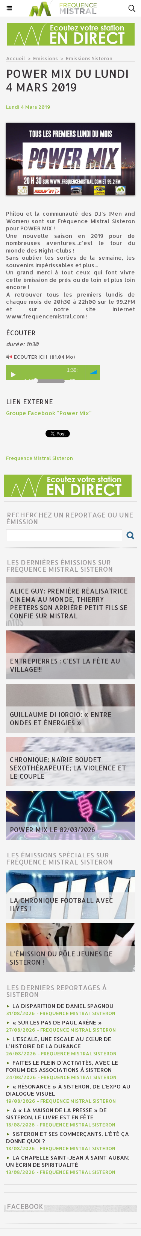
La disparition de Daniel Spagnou (63, 1005)
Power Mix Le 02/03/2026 (52, 829)
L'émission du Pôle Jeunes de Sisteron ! (61, 958)
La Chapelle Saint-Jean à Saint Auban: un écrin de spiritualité (67, 1161)
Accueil (15, 58)
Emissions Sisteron (89, 58)
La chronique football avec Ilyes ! (61, 904)
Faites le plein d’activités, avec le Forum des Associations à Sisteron (62, 1066)
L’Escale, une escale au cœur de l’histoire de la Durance (58, 1042)
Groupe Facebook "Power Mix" (49, 413)
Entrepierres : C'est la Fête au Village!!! (65, 665)
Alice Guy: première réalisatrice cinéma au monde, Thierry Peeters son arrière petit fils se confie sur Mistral (69, 603)
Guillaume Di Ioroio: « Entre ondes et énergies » (61, 718)
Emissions (45, 58)
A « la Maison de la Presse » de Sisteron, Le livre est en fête (56, 1114)
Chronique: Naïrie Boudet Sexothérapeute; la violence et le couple (68, 767)
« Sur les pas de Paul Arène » (57, 1022)
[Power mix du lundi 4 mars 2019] (70, 126)
